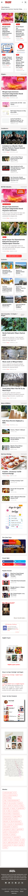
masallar (5, 839)
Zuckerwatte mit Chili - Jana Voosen (18, 103)
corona (15, 818)
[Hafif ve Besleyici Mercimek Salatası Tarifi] (6, 498)
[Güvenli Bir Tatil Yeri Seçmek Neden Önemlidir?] (7, 265)
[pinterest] (15, 883)
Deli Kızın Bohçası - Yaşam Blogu (19, 889)
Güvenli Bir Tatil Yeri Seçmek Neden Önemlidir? (7, 272)
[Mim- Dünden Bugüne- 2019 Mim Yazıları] (6, 595)
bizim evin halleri (7, 813)
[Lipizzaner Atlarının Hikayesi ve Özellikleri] (21, 299)
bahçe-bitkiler (6, 808)
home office (6, 834)
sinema (22, 842)
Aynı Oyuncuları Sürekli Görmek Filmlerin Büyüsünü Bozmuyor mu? (17, 179)
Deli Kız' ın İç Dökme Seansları (10, 795)
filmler (13, 829)
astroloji (9, 805)
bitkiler (9, 810)
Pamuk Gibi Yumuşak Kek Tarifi (17, 489)
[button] (2, 2)
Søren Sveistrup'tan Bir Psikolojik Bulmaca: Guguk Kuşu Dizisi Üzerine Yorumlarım (17, 169)
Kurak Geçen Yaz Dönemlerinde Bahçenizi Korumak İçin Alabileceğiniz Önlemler (12, 9)
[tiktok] (19, 883)
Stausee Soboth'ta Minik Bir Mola (6, 305)
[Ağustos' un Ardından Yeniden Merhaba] (21, 265)
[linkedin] (22, 883)
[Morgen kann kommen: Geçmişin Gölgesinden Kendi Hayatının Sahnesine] (7, 18)
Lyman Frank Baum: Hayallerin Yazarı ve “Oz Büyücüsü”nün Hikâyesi (16, 120)
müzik (22, 839)
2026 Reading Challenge (11, 624)
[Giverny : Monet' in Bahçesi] (6, 431)
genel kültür (20, 829)
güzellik (5, 831)
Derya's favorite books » (20, 618)
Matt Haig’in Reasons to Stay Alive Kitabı (18, 111)
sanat (4, 842)
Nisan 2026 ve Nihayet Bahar (12, 362)
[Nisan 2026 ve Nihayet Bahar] (14, 353)
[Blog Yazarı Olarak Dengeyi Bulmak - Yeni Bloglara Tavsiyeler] (6, 575)
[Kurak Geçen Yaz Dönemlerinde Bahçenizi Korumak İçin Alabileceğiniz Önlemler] (21, 18)
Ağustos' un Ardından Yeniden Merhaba (20, 272)
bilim (4, 810)
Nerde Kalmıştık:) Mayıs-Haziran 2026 (13, 334)
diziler (4, 824)
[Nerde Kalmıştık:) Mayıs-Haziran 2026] (14, 324)
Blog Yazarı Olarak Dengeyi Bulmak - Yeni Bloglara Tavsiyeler (17, 575)
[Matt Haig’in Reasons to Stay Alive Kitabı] (6, 112)
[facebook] (8, 561)
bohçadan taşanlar (7, 818)
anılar (4, 805)
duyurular (10, 824)
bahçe (21, 805)
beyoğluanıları (21, 808)
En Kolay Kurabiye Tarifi (16, 480)
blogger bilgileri (17, 816)
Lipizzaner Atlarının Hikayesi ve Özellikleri (20, 306)
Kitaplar (5, 803)
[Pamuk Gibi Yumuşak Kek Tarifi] (6, 490)
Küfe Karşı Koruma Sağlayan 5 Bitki (13, 422)
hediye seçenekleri (13, 831)
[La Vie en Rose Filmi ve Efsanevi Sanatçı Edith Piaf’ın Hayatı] (6, 158)
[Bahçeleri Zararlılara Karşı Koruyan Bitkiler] (6, 439)
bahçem (13, 808)
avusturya (16, 805)
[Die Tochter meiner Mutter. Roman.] (6, 615)
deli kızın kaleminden (15, 821)
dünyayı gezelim (7, 826)
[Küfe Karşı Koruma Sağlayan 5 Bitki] (14, 412)
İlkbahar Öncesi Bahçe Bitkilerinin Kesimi (16, 446)
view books (17, 631)
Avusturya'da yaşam (7, 792)
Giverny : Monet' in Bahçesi (17, 430)
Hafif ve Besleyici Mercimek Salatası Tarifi (17, 497)
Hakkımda (14, 893)
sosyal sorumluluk (7, 845)
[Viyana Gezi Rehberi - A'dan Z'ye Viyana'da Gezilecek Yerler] (21, 281)
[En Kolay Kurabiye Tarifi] (6, 482)
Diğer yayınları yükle (14, 256)
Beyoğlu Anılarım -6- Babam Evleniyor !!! (18, 588)
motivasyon (16, 839)
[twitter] (9, 883)
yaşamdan (21, 845)
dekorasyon (6, 821)
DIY (15, 792)
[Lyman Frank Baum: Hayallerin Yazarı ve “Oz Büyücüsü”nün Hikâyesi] (6, 120)
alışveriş (20, 803)
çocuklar (5, 847)
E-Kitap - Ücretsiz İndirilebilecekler (11, 800)
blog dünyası (16, 813)
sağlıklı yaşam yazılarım (13, 842)
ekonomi (15, 826)
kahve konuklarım (7, 837)
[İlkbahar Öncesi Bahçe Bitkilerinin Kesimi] (6, 447)
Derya (8, 626)
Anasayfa (7, 891)
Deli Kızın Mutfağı (7, 797)
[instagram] (12, 883)
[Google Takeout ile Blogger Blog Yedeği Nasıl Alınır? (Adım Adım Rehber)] (7, 48)
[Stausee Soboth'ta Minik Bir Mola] (7, 299)
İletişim (21, 891)
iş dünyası (13, 834)
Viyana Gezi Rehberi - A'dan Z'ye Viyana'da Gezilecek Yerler (21, 288)
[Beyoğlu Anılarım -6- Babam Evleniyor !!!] (6, 589)
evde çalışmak (6, 829)
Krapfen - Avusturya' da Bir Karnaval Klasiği (11, 472)
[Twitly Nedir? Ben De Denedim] (6, 582)
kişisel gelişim (17, 837)
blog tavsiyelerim (7, 816)
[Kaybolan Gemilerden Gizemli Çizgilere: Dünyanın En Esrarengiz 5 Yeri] (7, 281)
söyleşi (15, 845)
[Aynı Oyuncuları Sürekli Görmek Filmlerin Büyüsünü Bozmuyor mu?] (6, 179)
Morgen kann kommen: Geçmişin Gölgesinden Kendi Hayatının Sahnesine (7, 31)
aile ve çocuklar (12, 803)
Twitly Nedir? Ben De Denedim (18, 580)
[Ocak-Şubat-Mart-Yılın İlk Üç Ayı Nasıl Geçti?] (14, 380)
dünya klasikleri (18, 824)
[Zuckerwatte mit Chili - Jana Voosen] (6, 104)
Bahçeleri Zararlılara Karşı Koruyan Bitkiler (17, 438)
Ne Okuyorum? (8, 603)
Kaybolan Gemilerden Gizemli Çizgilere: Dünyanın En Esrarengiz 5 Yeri (7, 288)
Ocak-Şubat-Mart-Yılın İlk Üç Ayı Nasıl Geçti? (13, 389)
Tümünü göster (24, 74)
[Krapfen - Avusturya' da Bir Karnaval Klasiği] (14, 463)
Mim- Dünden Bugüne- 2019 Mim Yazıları (17, 594)
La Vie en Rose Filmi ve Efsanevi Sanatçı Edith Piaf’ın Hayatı (16, 158)
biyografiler (15, 810)
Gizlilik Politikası (14, 891)
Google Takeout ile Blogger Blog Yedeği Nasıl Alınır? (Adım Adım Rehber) (7, 60)
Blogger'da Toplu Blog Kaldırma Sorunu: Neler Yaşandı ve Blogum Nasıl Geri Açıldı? (20, 62)
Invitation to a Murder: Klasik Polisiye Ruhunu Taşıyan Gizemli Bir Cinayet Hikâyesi (13, 148)
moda (10, 839)
